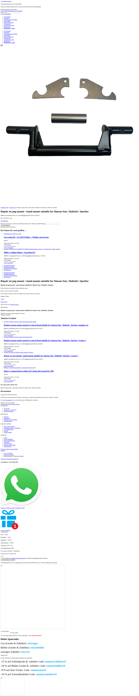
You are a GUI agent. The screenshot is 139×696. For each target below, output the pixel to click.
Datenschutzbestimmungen (18, 558)
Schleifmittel (7, 21)
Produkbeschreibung (9, 267)
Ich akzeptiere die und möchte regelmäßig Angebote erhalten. (25, 558)
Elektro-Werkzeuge (9, 22)
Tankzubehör (7, 24)
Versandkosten (4, 221)
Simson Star (12, 207)
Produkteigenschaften (9, 265)
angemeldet (9, 400)
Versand (9, 244)
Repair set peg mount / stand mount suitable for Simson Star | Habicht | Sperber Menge (23, 223)
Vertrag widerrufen (5, 530)
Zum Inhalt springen (6, 1)
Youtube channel (14, 304)
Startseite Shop (4, 207)
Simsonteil (6, 18)
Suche (2, 12)
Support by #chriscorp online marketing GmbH (13, 508)
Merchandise (7, 27)
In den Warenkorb (5, 225)
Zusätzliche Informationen (10, 268)
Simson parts (4, 302)
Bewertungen (7, 270)
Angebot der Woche (9, 25)
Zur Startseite (7, 16)
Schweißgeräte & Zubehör (10, 19)
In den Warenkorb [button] (8, 247)
